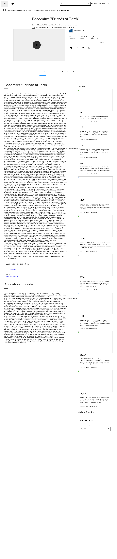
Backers (75, 72)
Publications (54, 72)
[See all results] (88, 3)
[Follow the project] (71, 48)
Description (42, 72)
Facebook (13, 269)
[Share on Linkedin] (89, 48)
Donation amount (85, 426)
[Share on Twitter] (83, 48)
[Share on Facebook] (77, 48)
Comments (65, 72)
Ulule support (65, 10)
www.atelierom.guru (12, 276)
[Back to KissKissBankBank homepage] (11, 4)
